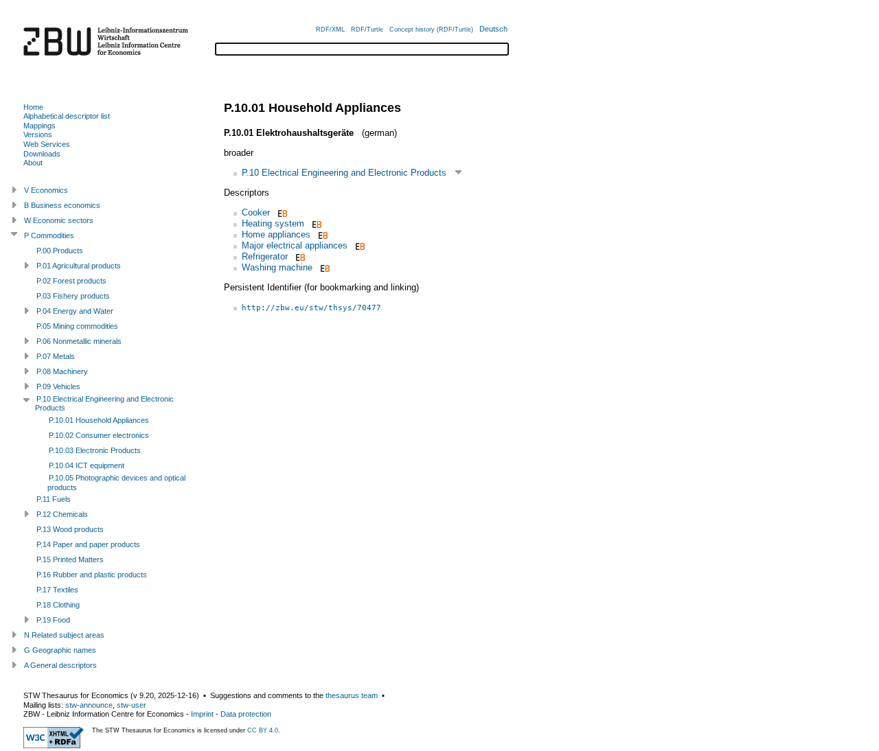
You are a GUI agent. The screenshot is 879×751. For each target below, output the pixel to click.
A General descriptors (60, 665)
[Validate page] (53, 745)
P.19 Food (53, 620)
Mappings (39, 126)
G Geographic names (60, 650)
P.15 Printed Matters (70, 559)
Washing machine (277, 267)
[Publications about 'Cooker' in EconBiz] (281, 212)
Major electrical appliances (294, 245)
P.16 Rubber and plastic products (91, 574)
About (33, 163)
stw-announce (89, 705)
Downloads (41, 154)
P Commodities (49, 235)
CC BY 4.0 (262, 730)
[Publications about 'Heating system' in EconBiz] (315, 223)
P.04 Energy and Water (74, 311)
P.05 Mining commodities (77, 326)
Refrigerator (265, 256)
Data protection (245, 714)
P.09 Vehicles (58, 386)
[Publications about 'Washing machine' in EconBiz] (324, 267)
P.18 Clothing (58, 605)
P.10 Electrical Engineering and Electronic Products (344, 172)
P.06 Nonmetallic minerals (79, 341)
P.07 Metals (55, 356)
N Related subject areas (64, 635)
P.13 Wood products (70, 529)
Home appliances (276, 234)
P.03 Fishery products (73, 296)
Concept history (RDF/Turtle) (431, 29)
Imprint (202, 714)
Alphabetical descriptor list (66, 116)
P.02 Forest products (71, 281)
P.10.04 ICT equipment (86, 465)
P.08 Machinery (62, 371)
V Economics (46, 190)
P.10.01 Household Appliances (99, 420)
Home (33, 107)
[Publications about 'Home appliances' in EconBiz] (322, 234)
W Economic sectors (58, 220)
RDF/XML (330, 29)
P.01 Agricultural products (78, 266)
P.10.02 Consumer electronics (99, 435)
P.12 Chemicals (62, 514)
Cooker (256, 212)
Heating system (273, 223)
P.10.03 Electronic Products (95, 450)
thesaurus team (352, 695)
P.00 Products (59, 250)
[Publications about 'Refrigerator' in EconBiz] (299, 256)
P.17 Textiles (57, 590)
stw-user (131, 705)
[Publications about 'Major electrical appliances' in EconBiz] (359, 245)
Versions (37, 134)
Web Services (46, 144)
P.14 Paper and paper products (88, 544)
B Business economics (62, 205)
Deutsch (493, 29)
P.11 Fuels (53, 499)
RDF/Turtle (367, 29)
